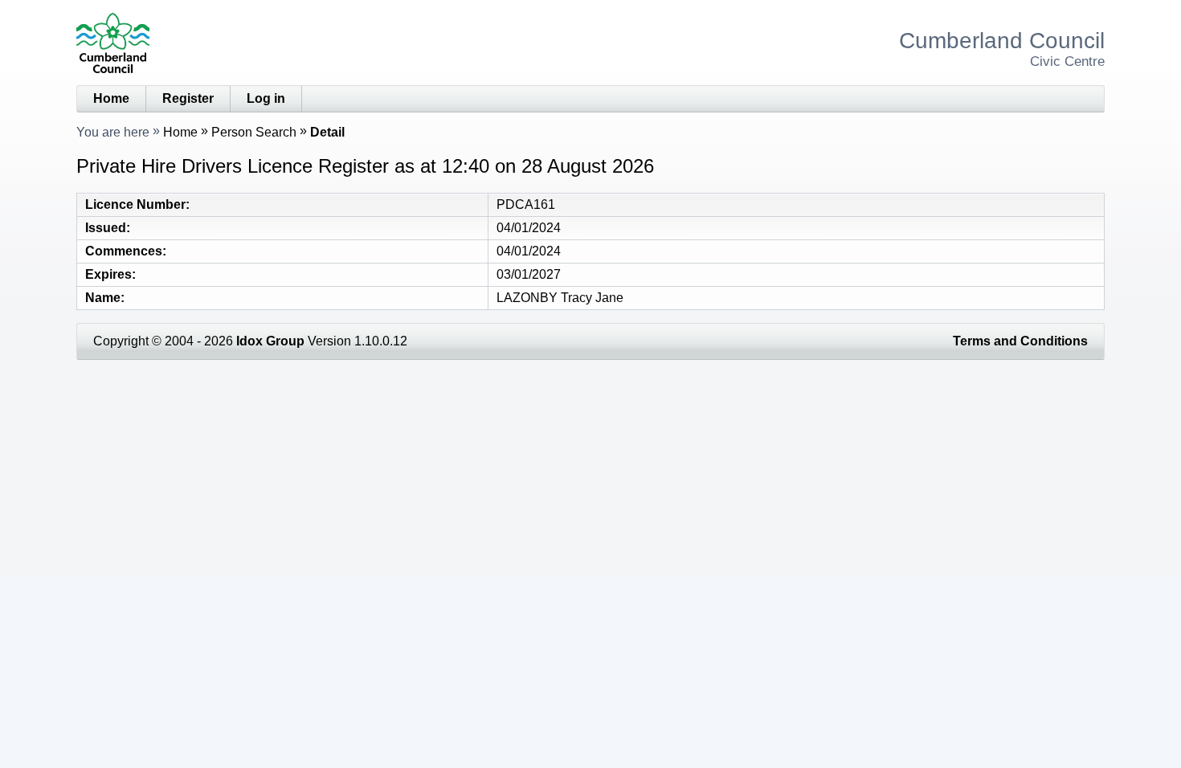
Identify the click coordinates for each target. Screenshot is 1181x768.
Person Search (253, 132)
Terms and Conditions (1020, 341)
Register (188, 98)
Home (111, 98)
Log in (266, 98)
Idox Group (270, 341)
